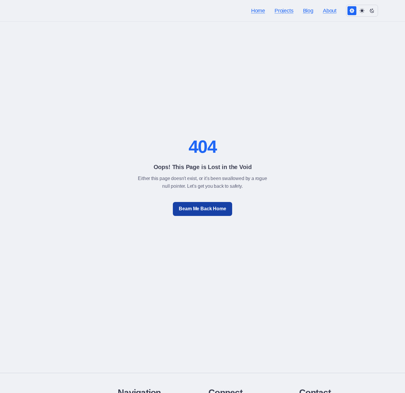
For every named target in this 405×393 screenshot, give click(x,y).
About (330, 11)
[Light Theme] (362, 10)
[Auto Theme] (351, 10)
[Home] (31, 10)
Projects (284, 11)
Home (258, 11)
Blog (308, 11)
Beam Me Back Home (202, 208)
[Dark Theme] (372, 10)
